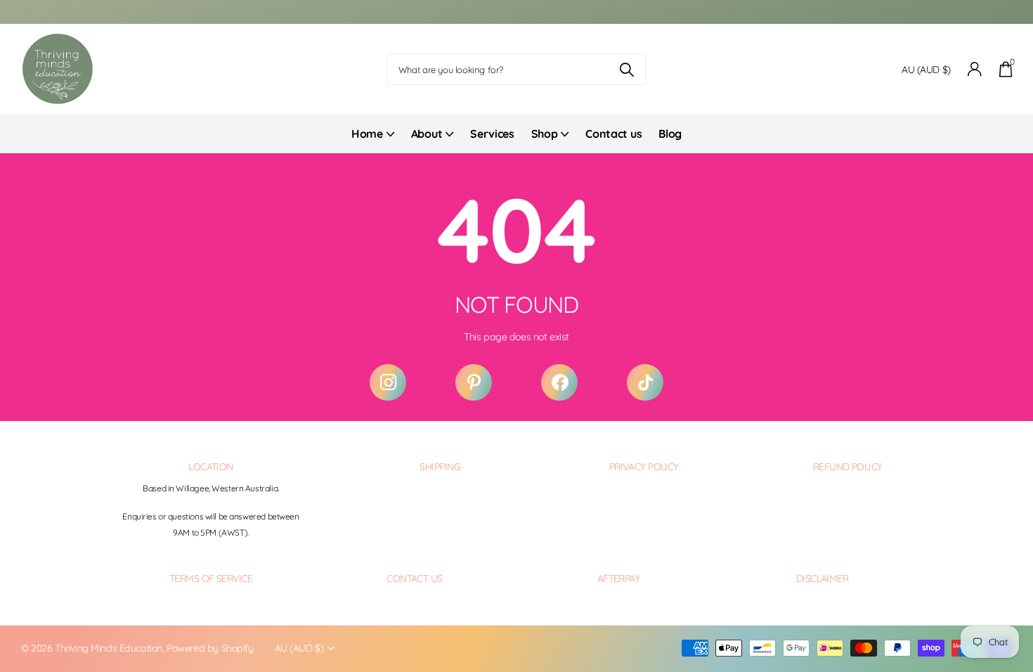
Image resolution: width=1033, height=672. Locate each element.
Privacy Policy (644, 466)
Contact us (613, 134)
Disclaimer (822, 578)
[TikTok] (645, 382)
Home (367, 134)
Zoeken (626, 69)
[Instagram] (388, 382)
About (426, 134)
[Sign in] (975, 69)
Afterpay (618, 578)
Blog (670, 134)
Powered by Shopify (210, 648)
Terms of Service (210, 578)
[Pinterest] (473, 382)
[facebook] (559, 382)
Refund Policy (848, 466)
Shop (544, 134)
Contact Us (414, 578)
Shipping (440, 466)
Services (492, 134)
